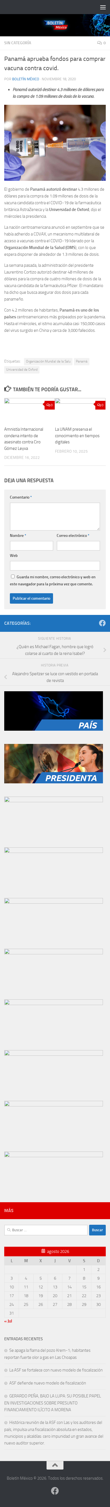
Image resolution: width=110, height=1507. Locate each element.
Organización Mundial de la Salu (48, 361)
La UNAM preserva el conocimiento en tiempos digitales (77, 435)
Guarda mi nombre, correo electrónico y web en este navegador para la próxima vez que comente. (53, 580)
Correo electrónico (73, 535)
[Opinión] (53, 1054)
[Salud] (53, 1003)
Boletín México (25, 79)
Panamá (81, 361)
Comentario (21, 497)
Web (14, 555)
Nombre (18, 535)
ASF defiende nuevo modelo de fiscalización (47, 1383)
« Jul (8, 1321)
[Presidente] (53, 781)
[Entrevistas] (53, 1105)
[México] (53, 729)
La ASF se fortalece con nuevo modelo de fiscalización (56, 1370)
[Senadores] (53, 851)
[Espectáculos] (53, 1155)
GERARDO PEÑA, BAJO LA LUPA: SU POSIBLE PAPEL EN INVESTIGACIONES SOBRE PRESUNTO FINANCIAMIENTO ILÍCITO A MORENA (52, 1402)
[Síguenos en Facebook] (102, 623)
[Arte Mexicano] (53, 952)
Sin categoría (17, 43)
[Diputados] (53, 902)
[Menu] (103, 7)
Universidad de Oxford (22, 370)
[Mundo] (53, 800)
